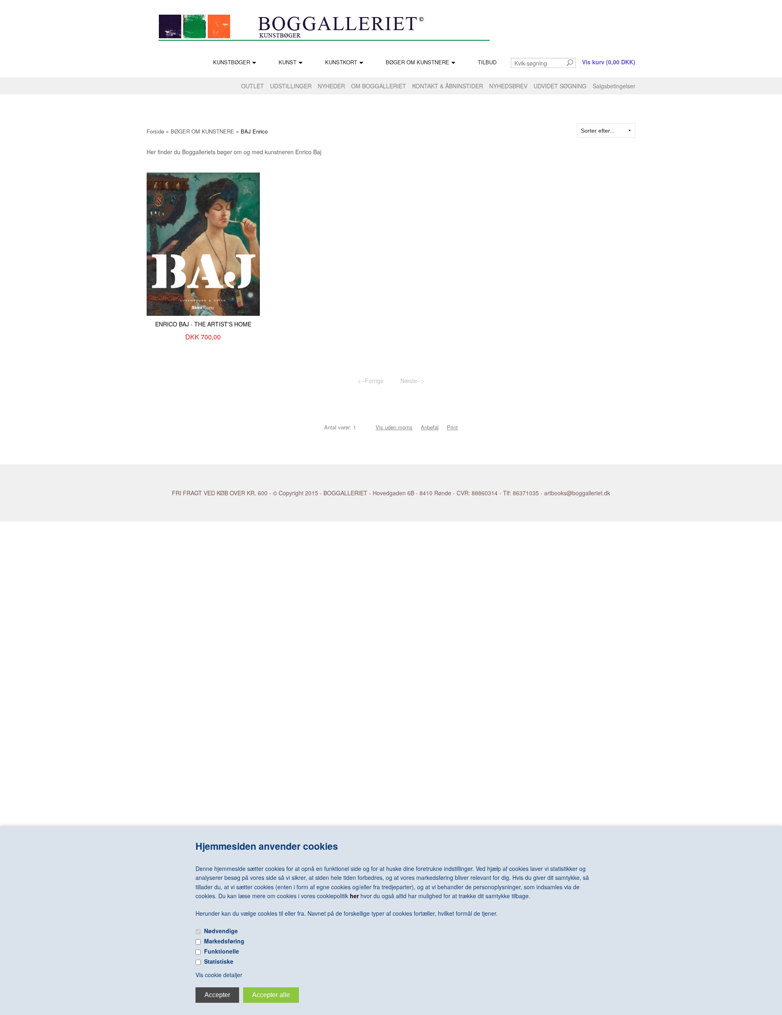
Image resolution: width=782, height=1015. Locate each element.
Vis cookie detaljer (219, 975)
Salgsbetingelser (614, 86)
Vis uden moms (394, 427)
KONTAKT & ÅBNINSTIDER (447, 86)
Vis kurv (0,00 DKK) (608, 62)
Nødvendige (221, 931)
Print (452, 427)
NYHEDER (331, 86)
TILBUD (487, 62)
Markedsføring (224, 941)
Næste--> (412, 380)
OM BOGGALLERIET (378, 86)
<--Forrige (371, 380)
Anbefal (430, 427)
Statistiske (218, 961)
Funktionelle (221, 951)
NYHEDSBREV (508, 86)
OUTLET (252, 86)
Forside (155, 131)
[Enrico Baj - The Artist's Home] (203, 243)
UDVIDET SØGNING (560, 86)
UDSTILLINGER (291, 86)
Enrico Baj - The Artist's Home (203, 324)
